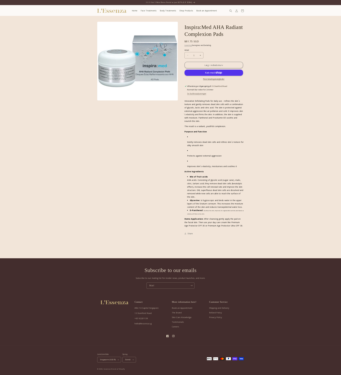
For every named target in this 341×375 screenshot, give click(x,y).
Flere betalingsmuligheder (214, 79)
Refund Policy (215, 312)
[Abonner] (191, 285)
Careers (175, 326)
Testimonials (178, 322)
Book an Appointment (182, 308)
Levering (188, 45)
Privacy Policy (215, 317)
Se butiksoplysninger (196, 93)
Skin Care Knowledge (181, 317)
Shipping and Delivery (219, 308)
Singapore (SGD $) (108, 359)
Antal (186, 50)
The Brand (177, 312)
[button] (231, 11)
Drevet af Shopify (118, 369)
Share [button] (190, 233)
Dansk (128, 359)
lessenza (107, 369)
